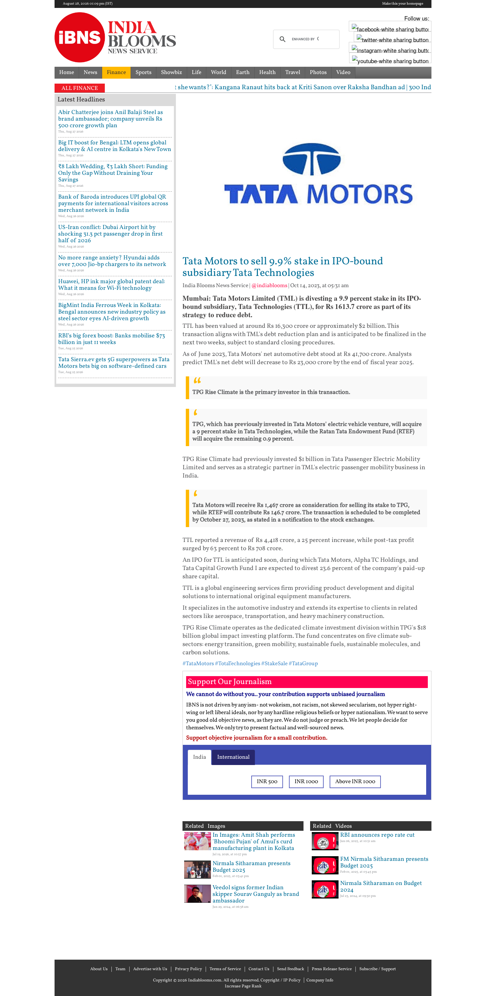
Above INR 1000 (355, 781)
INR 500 (267, 781)
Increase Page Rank (243, 986)
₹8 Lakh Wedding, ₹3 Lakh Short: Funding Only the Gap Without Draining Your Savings (113, 173)
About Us (99, 969)
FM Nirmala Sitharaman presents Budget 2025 (384, 862)
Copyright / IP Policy (281, 980)
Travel (292, 72)
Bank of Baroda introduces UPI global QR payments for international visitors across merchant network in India (113, 203)
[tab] (199, 757)
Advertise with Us (150, 969)
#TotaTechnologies (237, 664)
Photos (318, 72)
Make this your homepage (402, 4)
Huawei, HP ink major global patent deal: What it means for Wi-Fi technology (111, 285)
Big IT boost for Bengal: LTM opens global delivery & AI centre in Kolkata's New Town (114, 146)
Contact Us (259, 969)
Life (196, 72)
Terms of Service (225, 969)
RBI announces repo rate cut (377, 835)
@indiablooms (269, 285)
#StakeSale (274, 664)
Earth (243, 72)
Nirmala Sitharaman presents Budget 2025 (252, 867)
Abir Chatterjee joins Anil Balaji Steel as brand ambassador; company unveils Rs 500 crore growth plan (110, 119)
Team (120, 969)
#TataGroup (303, 664)
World (218, 72)
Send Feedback (290, 969)
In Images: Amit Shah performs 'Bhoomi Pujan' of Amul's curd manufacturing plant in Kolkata (254, 842)
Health (267, 72)
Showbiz (171, 72)
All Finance (79, 88)
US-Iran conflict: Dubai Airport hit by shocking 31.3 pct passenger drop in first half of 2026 (110, 234)
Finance (116, 72)
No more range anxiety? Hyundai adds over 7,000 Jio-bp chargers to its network (112, 261)
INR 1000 (306, 781)
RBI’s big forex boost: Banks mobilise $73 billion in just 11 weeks (111, 339)
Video (343, 72)
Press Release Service (332, 969)
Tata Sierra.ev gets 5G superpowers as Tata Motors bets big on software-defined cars (114, 363)
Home (66, 72)
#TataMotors (198, 664)
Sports (143, 72)
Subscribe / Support (377, 969)
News (90, 72)
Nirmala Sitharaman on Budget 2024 (381, 886)
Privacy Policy (188, 969)
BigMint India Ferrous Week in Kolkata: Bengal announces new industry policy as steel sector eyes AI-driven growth (112, 312)
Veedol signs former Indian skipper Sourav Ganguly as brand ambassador (256, 894)
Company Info (319, 980)
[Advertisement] (115, 672)
